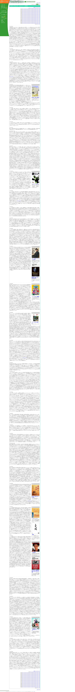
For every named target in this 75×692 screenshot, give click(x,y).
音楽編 (2, 17)
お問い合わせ (3, 22)
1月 (22, 8)
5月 (28, 8)
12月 (39, 8)
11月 (37, 8)
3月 (25, 8)
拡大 (39, 4)
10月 (35, 8)
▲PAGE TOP (38, 689)
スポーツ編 (3, 16)
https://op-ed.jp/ (11, 76)
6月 (29, 8)
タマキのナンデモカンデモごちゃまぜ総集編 (4, 12)
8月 (32, 8)
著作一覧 (3, 21)
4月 (27, 8)
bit (34, 691)
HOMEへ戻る (38, 2)
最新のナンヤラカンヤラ (37, 7)
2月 (24, 8)
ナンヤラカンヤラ (3, 10)
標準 (37, 4)
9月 (34, 8)
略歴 (2, 20)
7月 (31, 8)
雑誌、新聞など (4, 7)
